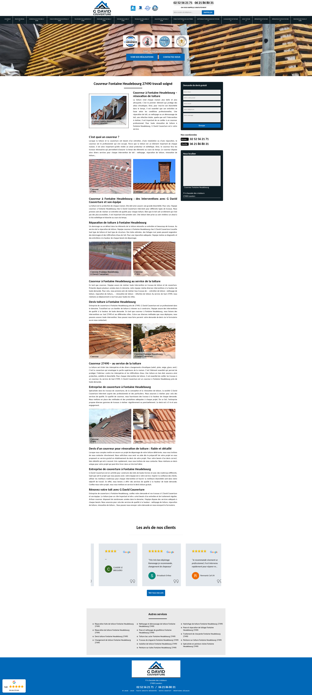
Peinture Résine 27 (19, 20)
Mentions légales (181, 691)
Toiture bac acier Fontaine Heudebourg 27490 (157, 637)
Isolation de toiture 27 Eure (162, 20)
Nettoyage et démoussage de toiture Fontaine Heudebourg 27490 (157, 625)
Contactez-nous (171, 57)
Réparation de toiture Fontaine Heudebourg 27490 (112, 631)
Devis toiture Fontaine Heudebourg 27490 (111, 637)
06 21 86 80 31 (204, 3)
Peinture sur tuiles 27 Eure (300, 20)
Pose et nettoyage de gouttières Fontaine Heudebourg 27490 (155, 631)
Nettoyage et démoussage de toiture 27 (208, 20)
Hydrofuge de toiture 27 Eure (36, 20)
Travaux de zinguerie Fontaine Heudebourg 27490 (158, 640)
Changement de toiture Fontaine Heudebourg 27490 (113, 641)
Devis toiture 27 (246, 20)
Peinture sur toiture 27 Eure (104, 20)
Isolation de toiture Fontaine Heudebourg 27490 (158, 644)
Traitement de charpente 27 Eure (82, 20)
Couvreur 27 (8, 20)
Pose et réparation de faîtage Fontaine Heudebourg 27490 (198, 629)
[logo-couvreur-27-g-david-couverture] (102, 8)
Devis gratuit (165, 691)
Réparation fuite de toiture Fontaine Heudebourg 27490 (114, 625)
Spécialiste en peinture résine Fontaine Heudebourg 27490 (198, 645)
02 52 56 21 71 (183, 3)
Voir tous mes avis (156, 593)
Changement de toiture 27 (231, 20)
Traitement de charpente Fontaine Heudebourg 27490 (201, 635)
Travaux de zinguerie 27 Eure (142, 20)
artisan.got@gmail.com (159, 51)
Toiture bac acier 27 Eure (123, 20)
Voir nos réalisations (142, 57)
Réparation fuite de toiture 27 (280, 20)
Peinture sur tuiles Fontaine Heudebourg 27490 (157, 648)
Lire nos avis (14, 690)
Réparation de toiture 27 (261, 20)
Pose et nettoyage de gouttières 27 (183, 20)
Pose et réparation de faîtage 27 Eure (59, 20)
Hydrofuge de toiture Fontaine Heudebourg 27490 (203, 624)
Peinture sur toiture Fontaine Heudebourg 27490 (202, 640)
